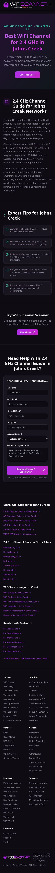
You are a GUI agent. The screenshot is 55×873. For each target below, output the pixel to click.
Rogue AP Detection (38, 712)
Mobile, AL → (9, 561)
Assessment (8, 699)
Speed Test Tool (36, 791)
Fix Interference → (11, 638)
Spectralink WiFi (36, 695)
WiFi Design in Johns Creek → (17, 597)
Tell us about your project (18, 445)
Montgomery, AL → (12, 556)
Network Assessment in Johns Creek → (21, 610)
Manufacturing (36, 766)
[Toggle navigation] (50, 5)
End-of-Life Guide (11, 808)
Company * (12, 422)
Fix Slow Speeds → (12, 633)
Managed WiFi (9, 716)
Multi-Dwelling (35, 770)
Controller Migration (12, 720)
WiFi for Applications (38, 682)
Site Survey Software (39, 783)
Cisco (5, 732)
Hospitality (34, 745)
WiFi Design (8, 686)
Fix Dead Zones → (11, 628)
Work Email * (13, 399)
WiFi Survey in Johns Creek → (17, 592)
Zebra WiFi (34, 690)
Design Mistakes (10, 804)
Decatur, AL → (9, 579)
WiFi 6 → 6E (8, 817)
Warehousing (35, 754)
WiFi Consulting (10, 712)
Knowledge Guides (12, 783)
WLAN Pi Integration (38, 716)
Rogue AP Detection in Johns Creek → (20, 520)
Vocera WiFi (34, 686)
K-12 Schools (35, 737)
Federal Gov (34, 758)
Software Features (11, 787)
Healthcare (34, 732)
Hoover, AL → (9, 570)
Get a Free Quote (28, 75)
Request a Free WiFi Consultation (25, 470)
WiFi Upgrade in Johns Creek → (18, 606)
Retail (31, 749)
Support (7, 838)
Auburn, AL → (9, 574)
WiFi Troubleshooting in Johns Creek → (21, 601)
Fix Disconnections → (13, 647)
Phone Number (14, 411)
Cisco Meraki (9, 737)
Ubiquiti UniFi (9, 754)
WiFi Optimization (11, 703)
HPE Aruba (8, 741)
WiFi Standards (10, 791)
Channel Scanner (37, 787)
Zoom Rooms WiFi (37, 703)
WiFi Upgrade (9, 695)
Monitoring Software (38, 800)
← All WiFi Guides (11, 658)
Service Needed (14, 434)
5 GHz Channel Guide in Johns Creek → (21, 511)
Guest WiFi (34, 720)
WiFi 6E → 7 (8, 821)
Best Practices (10, 800)
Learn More (25, 332)
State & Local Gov (37, 762)
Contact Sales (9, 833)
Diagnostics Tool (36, 804)
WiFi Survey (8, 682)
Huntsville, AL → (10, 552)
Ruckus (6, 749)
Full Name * (12, 387)
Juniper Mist (9, 745)
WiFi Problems (9, 796)
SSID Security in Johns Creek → (18, 525)
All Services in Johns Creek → (36, 658)
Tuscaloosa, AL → (11, 565)
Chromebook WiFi (37, 699)
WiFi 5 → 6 (8, 812)
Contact (43, 865)
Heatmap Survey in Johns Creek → (19, 615)
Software (7, 865)
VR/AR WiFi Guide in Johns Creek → (19, 534)
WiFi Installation (10, 707)
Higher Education (37, 741)
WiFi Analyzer (35, 796)
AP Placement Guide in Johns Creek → (21, 516)
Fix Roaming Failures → (14, 642)
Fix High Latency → (12, 651)
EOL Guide (33, 865)
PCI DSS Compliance (38, 707)
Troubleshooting (10, 690)
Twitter (6, 842)
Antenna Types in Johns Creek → (18, 529)
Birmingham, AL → (11, 547)
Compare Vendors (11, 758)
